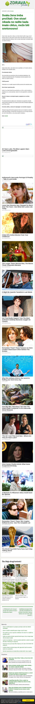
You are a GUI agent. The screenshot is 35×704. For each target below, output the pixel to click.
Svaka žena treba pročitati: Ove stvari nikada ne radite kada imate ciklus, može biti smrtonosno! (15, 22)
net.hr (6, 116)
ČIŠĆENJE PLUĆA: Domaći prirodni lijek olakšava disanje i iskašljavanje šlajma (10, 611)
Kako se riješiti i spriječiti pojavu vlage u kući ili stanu (15, 630)
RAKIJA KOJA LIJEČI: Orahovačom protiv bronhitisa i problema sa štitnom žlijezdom (8, 579)
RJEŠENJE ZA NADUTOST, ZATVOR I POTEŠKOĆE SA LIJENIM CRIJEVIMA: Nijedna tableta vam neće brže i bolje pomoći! (25, 612)
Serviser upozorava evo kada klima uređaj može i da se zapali (17, 651)
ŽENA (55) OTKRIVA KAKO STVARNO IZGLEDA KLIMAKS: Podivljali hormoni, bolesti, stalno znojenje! (20, 689)
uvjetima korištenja (21, 702)
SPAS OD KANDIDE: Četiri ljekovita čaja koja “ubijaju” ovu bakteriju (21, 597)
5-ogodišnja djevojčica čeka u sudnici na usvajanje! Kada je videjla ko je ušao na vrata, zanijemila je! (20, 682)
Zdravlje (12, 11)
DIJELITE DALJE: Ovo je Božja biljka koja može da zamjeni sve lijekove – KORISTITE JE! (7, 598)
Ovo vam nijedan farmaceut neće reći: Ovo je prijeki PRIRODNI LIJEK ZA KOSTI (21, 579)
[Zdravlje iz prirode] (17, 6)
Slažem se (28, 700)
